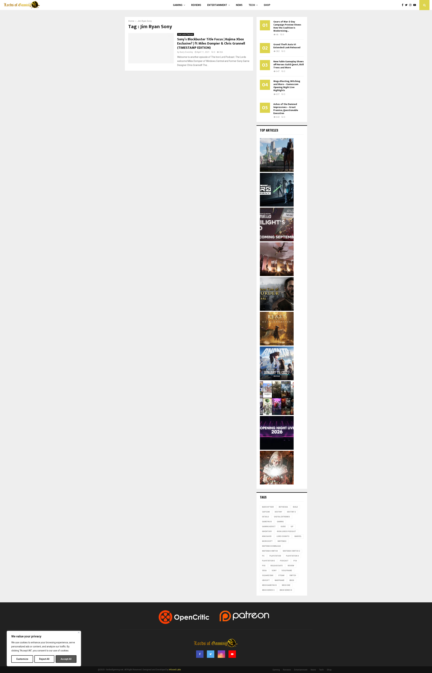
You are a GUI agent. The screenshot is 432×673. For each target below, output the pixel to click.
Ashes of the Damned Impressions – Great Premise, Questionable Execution (285, 108)
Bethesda (283, 507)
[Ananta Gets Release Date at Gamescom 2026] (277, 379)
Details (265, 517)
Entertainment (217, 5)
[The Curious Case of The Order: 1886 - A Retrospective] (277, 310)
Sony (274, 570)
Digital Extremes (282, 517)
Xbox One (286, 585)
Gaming (177, 5)
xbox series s (268, 590)
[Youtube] (415, 5)
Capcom (266, 512)
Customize (22, 659)
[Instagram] (411, 5)
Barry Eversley (186, 52)
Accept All (66, 659)
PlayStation (275, 556)
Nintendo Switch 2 (291, 551)
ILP (292, 526)
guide (283, 526)
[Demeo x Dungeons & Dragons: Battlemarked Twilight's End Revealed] (277, 240)
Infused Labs (175, 669)
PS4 (295, 561)
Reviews (196, 5)
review (291, 566)
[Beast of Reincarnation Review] (277, 344)
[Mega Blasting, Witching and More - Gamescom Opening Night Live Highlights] (277, 449)
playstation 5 (268, 561)
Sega (264, 570)
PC (263, 556)
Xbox (291, 580)
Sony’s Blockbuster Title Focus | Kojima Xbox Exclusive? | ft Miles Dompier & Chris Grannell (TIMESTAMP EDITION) (211, 43)
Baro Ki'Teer (268, 507)
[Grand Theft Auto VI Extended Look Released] (277, 275)
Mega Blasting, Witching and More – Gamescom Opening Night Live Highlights (286, 85)
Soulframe (286, 570)
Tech (252, 5)
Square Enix (267, 575)
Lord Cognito (283, 536)
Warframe (279, 580)
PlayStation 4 (292, 556)
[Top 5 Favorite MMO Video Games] (277, 414)
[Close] (78, 632)
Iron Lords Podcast (185, 34)
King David (267, 536)
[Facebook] (403, 5)
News (239, 5)
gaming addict (269, 526)
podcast (284, 561)
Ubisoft (266, 580)
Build (295, 507)
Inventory (267, 531)
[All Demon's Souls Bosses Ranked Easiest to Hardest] (277, 483)
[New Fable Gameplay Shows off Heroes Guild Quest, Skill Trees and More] (277, 171)
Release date (277, 566)
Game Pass (267, 522)
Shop (267, 5)
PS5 (263, 566)
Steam (281, 575)
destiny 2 (291, 512)
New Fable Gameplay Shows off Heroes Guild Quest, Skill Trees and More (288, 64)
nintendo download (271, 546)
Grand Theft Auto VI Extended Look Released (286, 45)
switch (292, 575)
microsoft (267, 541)
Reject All (44, 659)
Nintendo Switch (270, 551)
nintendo (282, 541)
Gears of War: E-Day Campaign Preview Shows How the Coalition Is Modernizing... (287, 26)
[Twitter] (407, 5)
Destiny (278, 512)
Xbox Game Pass (269, 585)
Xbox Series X (286, 590)
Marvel (297, 536)
